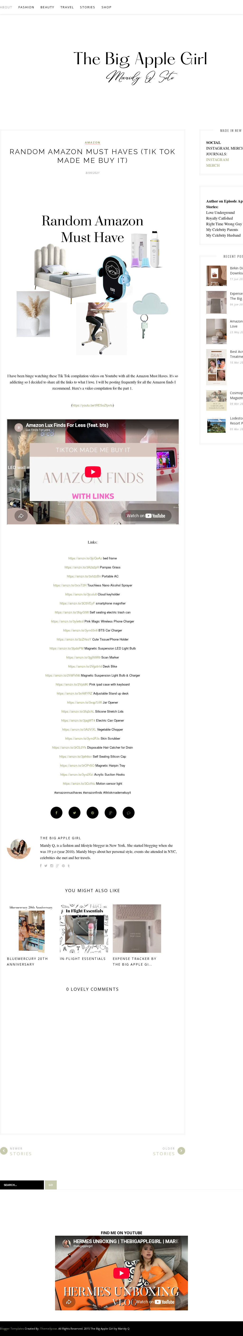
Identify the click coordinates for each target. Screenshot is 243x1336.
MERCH (213, 165)
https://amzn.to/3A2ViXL (79, 729)
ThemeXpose (48, 1328)
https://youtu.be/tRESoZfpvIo (92, 405)
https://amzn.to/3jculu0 (81, 594)
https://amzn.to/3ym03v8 (80, 630)
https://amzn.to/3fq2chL (77, 711)
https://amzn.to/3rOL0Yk (69, 747)
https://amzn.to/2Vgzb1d (85, 666)
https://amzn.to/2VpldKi (72, 684)
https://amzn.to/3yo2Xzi (76, 774)
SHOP (107, 7)
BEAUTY (47, 7)
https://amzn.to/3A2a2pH (82, 567)
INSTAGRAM (217, 159)
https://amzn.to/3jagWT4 (78, 720)
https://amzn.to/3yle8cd (67, 621)
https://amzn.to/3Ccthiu (79, 783)
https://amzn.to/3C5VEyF (77, 603)
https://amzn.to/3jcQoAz (85, 558)
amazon (92, 142)
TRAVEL (67, 7)
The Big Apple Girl (60, 838)
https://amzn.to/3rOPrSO (77, 765)
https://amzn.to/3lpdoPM (67, 648)
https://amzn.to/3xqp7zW (84, 702)
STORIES (87, 7)
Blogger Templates (12, 1328)
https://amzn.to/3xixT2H (69, 585)
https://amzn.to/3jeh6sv (75, 756)
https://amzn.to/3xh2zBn (84, 576)
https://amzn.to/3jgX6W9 (83, 657)
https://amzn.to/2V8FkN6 (62, 675)
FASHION (26, 7)
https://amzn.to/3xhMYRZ (74, 693)
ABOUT (6, 7)
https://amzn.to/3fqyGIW (72, 612)
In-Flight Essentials (83, 958)
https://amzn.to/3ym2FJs (82, 738)
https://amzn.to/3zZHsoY (74, 639)
